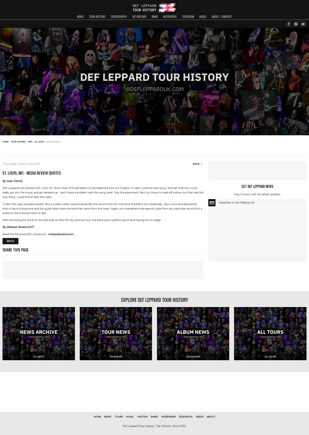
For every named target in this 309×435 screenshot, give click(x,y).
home (6, 141)
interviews (169, 16)
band (155, 16)
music (130, 416)
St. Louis (39, 141)
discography (119, 16)
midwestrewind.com (61, 234)
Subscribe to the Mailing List (236, 202)
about (211, 416)
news (80, 16)
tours (119, 416)
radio (202, 16)
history (143, 416)
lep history (139, 16)
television (188, 16)
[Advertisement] (277, 144)
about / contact (222, 16)
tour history (97, 16)
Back (196, 163)
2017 (30, 141)
